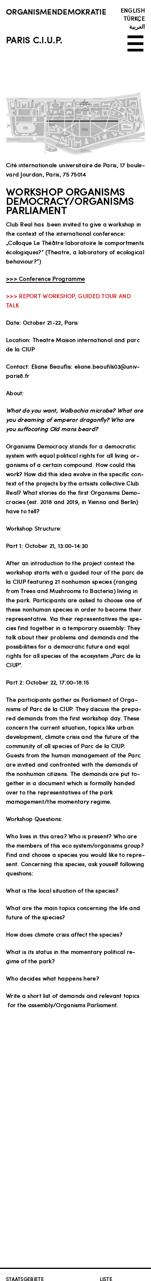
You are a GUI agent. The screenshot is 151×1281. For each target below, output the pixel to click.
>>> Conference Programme (45, 278)
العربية (137, 26)
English (133, 10)
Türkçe (134, 18)
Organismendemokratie (56, 11)
